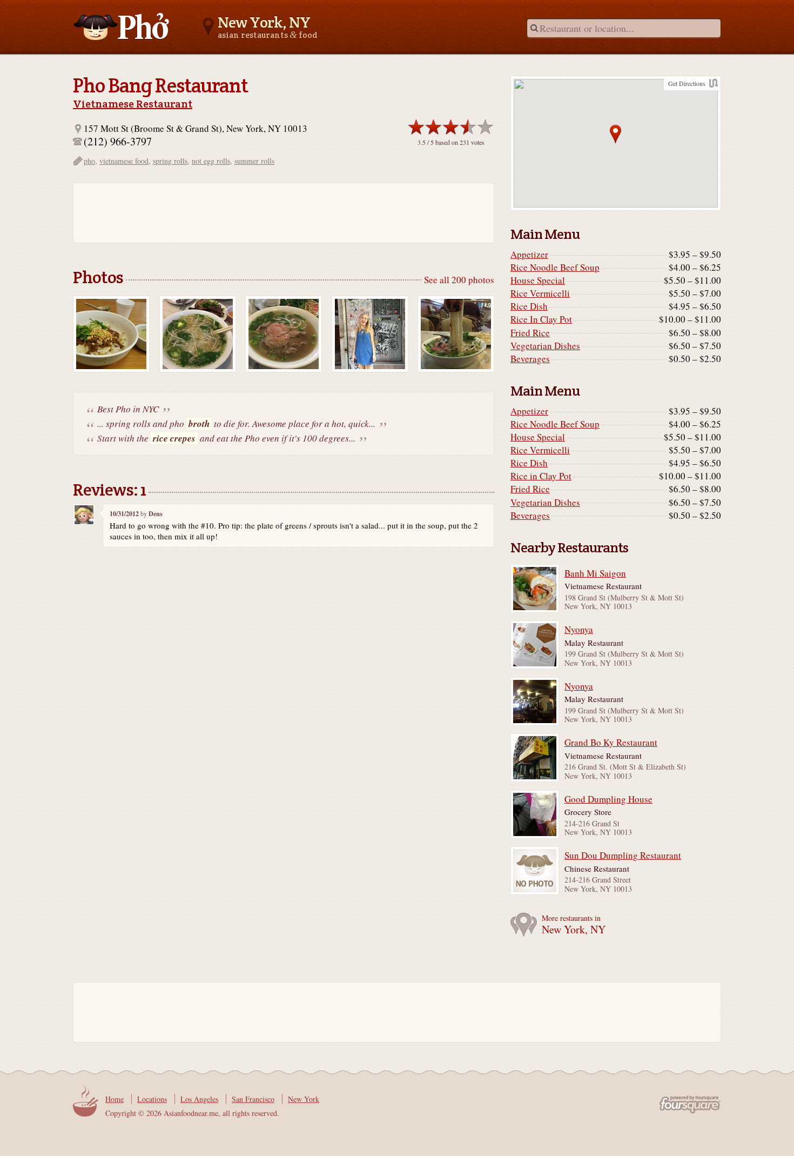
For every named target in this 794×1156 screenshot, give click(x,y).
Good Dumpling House (608, 799)
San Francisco (253, 1099)
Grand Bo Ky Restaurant (610, 742)
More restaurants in (573, 925)
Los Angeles (199, 1099)
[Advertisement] (278, 213)
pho (89, 161)
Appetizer (529, 254)
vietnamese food (124, 161)
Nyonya (578, 629)
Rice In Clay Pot (541, 319)
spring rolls (170, 161)
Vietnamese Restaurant (132, 104)
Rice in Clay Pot (540, 476)
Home (114, 1099)
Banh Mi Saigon (595, 573)
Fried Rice (530, 333)
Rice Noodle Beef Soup (555, 267)
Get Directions (686, 83)
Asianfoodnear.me (121, 26)
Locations (152, 1099)
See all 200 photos (459, 279)
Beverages (530, 359)
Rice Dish (529, 306)
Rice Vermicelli (540, 293)
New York (303, 1099)
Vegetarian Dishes (545, 346)
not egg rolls (211, 161)
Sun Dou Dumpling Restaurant (622, 855)
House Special (537, 280)
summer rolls (254, 161)
